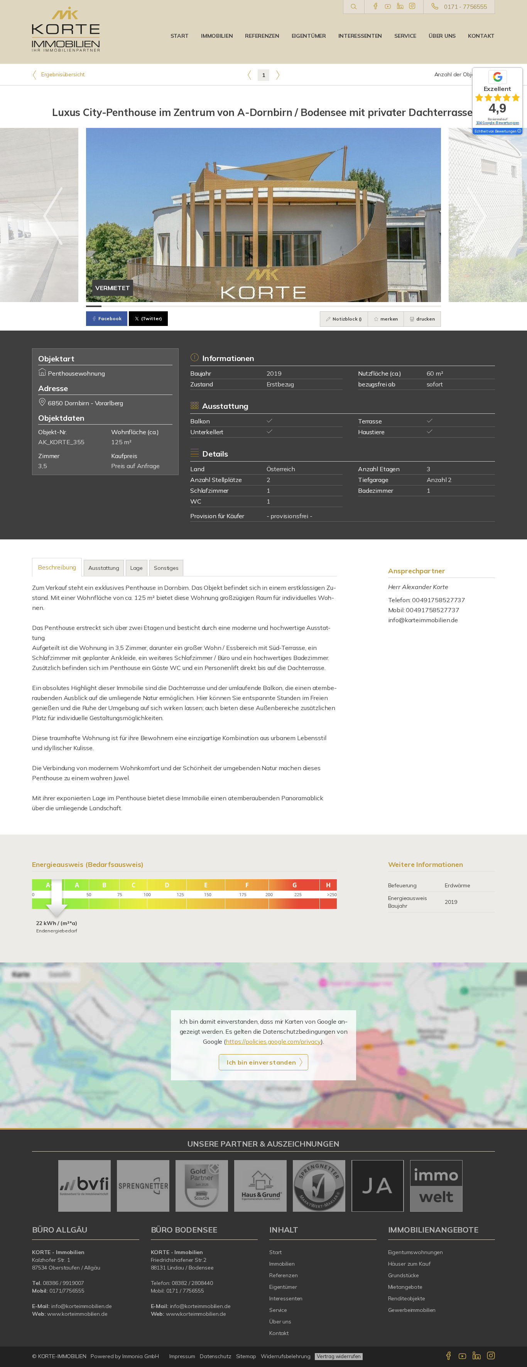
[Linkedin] (400, 6)
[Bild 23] (433, 306)
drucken (425, 319)
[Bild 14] (294, 306)
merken (388, 319)
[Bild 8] (201, 306)
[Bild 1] (93, 306)
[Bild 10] (232, 306)
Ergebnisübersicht (62, 74)
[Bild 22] (418, 306)
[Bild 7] (186, 306)
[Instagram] (412, 6)
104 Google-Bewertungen (497, 123)
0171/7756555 (66, 1290)
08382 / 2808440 (192, 1283)
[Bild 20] (387, 306)
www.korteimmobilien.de (77, 1313)
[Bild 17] (340, 306)
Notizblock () (346, 319)
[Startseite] (66, 29)
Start (180, 35)
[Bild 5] (155, 306)
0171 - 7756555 (465, 6)
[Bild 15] (310, 306)
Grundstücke (403, 1275)
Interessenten (360, 35)
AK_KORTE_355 (61, 442)
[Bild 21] (402, 306)
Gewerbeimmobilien (412, 1310)
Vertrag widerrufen (339, 1356)
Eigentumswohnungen (415, 1252)
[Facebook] (375, 6)
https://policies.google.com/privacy (273, 1041)
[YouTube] (388, 6)
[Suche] (353, 7)
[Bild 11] (248, 306)
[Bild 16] (325, 306)
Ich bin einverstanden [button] (261, 1062)
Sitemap (246, 1356)
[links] (249, 75)
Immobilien (217, 35)
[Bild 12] (263, 306)
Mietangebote (405, 1286)
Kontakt (481, 35)
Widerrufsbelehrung (286, 1356)
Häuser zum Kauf (409, 1263)
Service (405, 35)
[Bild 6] (171, 306)
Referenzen (262, 35)
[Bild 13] (279, 306)
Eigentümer (309, 35)
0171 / (174, 1290)
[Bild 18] (356, 306)
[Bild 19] (371, 306)
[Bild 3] (124, 306)
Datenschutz (215, 1356)
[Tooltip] (519, 131)
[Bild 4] (140, 306)
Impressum (182, 1356)
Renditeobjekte (406, 1298)
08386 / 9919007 (63, 1283)
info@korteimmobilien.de (423, 620)
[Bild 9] (217, 306)
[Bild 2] (109, 306)
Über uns (442, 35)
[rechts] (277, 75)
